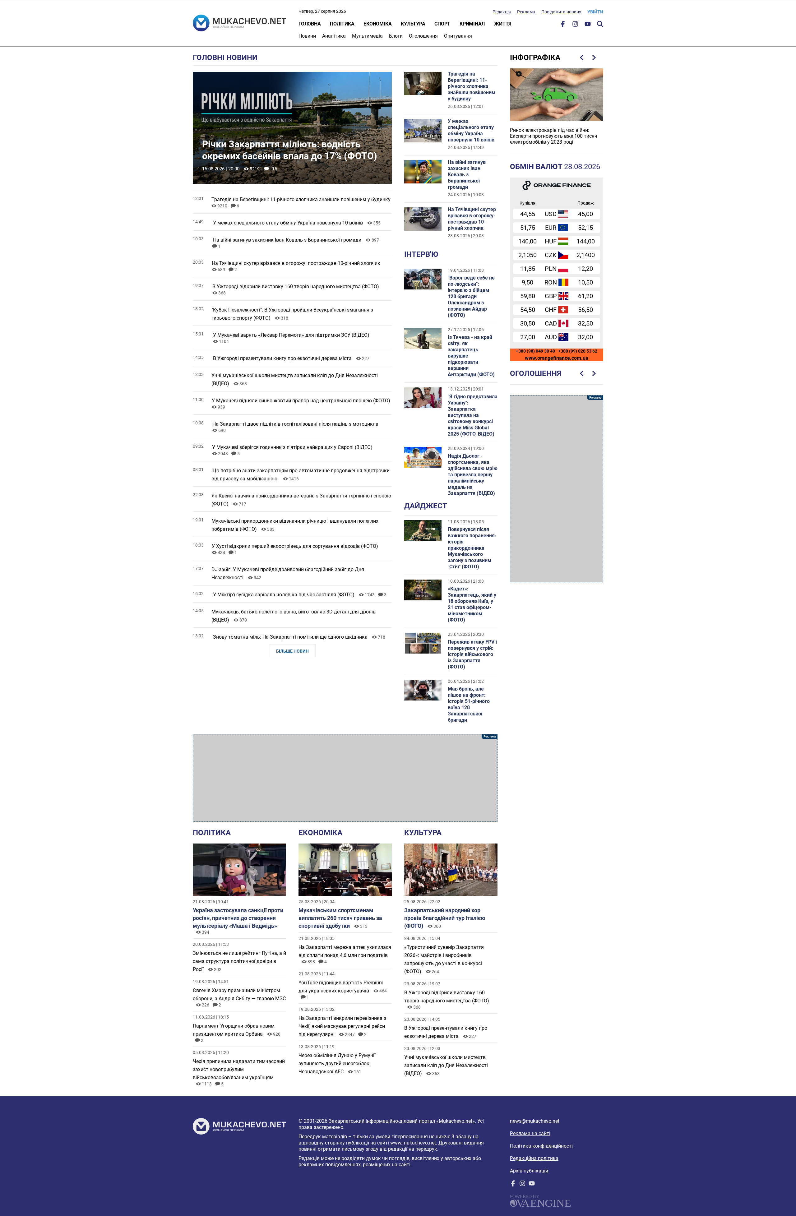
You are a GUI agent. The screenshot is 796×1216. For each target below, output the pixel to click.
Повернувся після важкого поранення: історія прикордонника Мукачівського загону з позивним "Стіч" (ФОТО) (472, 548)
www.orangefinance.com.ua (556, 358)
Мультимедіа (367, 36)
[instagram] (575, 25)
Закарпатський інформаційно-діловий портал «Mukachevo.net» (402, 1121)
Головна (309, 24)
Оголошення (423, 36)
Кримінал (472, 24)
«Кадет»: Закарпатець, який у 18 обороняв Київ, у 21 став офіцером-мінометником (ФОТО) (472, 604)
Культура (413, 24)
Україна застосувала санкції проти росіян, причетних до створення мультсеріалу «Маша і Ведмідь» (238, 918)
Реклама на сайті (530, 1133)
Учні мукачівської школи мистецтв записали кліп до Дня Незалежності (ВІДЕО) (446, 1065)
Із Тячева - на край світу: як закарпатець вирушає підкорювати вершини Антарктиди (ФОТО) (471, 355)
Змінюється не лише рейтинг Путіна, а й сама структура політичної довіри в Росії (239, 961)
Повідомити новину (561, 11)
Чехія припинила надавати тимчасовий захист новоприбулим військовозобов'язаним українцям (239, 1069)
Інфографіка (535, 57)
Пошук (600, 24)
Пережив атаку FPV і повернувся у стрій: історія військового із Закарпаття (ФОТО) (472, 654)
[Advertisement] (345, 777)
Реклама (526, 11)
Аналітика (334, 36)
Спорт (442, 24)
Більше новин (292, 651)
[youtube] (588, 25)
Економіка (377, 24)
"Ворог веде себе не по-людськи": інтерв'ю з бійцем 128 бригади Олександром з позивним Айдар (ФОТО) (471, 296)
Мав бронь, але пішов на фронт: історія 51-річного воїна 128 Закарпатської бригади (469, 704)
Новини (307, 36)
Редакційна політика (534, 1158)
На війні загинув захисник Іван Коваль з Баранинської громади (467, 174)
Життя (502, 24)
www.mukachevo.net (413, 1143)
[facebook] (563, 25)
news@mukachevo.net (534, 1121)
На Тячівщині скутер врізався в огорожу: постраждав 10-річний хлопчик (472, 218)
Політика (342, 24)
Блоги (396, 36)
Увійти (595, 11)
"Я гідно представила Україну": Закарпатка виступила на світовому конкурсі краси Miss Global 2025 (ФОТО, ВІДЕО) (472, 415)
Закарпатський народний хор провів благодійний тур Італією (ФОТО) (444, 918)
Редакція (502, 11)
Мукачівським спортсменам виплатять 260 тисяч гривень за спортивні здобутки (340, 918)
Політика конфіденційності (541, 1146)
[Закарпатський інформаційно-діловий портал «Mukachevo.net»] (239, 24)
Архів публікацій (529, 1171)
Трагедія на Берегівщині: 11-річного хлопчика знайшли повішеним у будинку (471, 86)
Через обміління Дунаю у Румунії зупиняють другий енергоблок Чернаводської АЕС (337, 1063)
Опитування (458, 36)
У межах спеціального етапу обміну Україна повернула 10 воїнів (471, 130)
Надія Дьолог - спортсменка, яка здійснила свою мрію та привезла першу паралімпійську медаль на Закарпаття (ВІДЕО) (472, 474)
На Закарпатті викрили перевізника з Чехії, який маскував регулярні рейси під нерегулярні (342, 1026)
